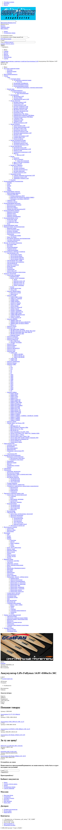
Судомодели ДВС (12, 221)
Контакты (6, 3)
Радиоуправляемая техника (21, 84)
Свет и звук (13, 289)
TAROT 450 (13, 352)
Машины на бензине (12, 212)
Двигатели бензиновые (16, 515)
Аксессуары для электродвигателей (17, 494)
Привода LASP (18, 150)
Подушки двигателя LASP (21, 111)
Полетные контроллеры (13, 232)
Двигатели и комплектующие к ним (14, 493)
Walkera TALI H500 (15, 412)
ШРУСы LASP (18, 163)
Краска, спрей (11, 549)
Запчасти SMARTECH (13, 348)
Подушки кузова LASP (20, 128)
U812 (11, 382)
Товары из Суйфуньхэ (16, 165)
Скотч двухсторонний (23, 160)
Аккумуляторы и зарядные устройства (15, 61)
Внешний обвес (14, 276)
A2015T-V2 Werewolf (16, 307)
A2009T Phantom (15, 301)
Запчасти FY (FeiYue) (13, 338)
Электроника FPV (12, 453)
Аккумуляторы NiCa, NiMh (14, 260)
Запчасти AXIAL (12, 326)
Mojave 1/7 (13, 325)
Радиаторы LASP (18, 112)
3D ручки (9, 70)
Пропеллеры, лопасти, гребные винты (17, 577)
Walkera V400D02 (15, 418)
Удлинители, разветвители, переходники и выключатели (22, 486)
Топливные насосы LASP (21, 143)
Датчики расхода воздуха (20, 169)
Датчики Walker (18, 97)
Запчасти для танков (16, 342)
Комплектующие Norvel (20, 524)
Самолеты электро (12, 201)
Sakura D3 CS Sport (15, 292)
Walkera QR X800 (15, 407)
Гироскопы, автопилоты (13, 471)
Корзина (3, 25)
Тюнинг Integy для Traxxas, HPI (15, 423)
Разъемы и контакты (12, 475)
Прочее (12, 156)
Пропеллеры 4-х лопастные (18, 584)
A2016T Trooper (14, 308)
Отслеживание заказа (6, 37)
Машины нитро (11, 213)
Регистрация (7, 38)
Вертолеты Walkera (12, 207)
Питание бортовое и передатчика (16, 272)
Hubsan (9, 185)
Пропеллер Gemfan (15, 235)
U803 (11, 376)
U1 (11, 366)
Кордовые (10, 245)
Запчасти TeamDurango (13, 361)
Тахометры (13, 612)
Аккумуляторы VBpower (17, 259)
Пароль (3, 42)
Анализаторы (11, 269)
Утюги (12, 613)
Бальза (9, 536)
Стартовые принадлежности (18, 610)
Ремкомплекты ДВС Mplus (21, 114)
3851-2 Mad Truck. (15, 341)
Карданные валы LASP (20, 147)
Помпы (12, 606)
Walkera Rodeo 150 (15, 410)
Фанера (9, 557)
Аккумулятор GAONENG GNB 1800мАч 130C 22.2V (15, 729)
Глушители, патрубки (13, 560)
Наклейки (10, 571)
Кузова (12, 286)
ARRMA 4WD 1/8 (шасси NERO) (19, 323)
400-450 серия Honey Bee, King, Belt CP (21, 332)
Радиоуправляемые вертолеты (12, 203)
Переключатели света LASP (21, 99)
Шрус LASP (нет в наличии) (21, 162)
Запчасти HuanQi (12, 345)
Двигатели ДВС (11, 512)
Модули (9, 464)
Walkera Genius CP (15, 399)
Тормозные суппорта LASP (21, 178)
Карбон (9, 538)
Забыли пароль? (9, 42)
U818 (11, 388)
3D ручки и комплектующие (12, 68)
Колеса (9, 566)
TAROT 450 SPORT (19, 357)
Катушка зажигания (19, 171)
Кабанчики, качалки (12, 563)
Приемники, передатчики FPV (15, 451)
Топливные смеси (12, 631)
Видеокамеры (11, 446)
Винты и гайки (11, 530)
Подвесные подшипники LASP (22, 149)
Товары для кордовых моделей (12, 615)
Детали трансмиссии (16, 146)
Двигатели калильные (16, 516)
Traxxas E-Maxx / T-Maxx (17, 434)
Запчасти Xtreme (11, 421)
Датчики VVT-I (18, 166)
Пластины (13, 540)
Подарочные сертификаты (21, 83)
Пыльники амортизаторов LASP (22, 133)
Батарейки (10, 267)
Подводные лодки (12, 219)
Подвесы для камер (12, 231)
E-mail (2, 40)
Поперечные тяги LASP (20, 130)
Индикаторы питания (13, 473)
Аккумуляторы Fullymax (17, 257)
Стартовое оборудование (14, 603)
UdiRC (9, 188)
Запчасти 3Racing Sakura (14, 291)
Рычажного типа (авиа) (16, 459)
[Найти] (16, 21)
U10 (11, 367)
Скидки (6, 58)
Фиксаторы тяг (11, 601)
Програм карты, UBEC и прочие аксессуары (19, 474)
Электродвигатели (12, 241)
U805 (11, 377)
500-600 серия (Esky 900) (17, 333)
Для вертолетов (18, 519)
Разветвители (14, 490)
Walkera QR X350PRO (16, 405)
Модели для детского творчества (13, 243)
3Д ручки (19, 81)
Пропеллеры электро (16, 590)
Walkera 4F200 (14, 393)
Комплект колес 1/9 (19, 284)
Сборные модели (11, 248)
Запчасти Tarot (11, 351)
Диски (15, 279)
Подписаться (4, 772)
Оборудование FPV (9, 443)
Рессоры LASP (18, 134)
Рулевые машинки (12, 483)
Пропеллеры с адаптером (17, 588)
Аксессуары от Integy (16, 442)
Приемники (10, 461)
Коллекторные (11, 511)
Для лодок (10, 562)
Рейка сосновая (11, 555)
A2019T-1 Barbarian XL (16, 311)
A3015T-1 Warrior (15, 316)
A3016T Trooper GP (15, 317)
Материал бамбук (12, 550)
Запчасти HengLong (12, 339)
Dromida (9, 182)
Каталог (6, 52)
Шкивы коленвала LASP (20, 122)
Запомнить (5, 47)
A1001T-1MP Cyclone (16, 297)
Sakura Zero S (14, 294)
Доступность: (4, 666)
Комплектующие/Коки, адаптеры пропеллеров (29, 87)
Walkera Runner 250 (15, 411)
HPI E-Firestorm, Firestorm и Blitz (19, 427)
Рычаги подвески (18, 138)
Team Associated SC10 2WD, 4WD (19, 431)
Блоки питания (11, 266)
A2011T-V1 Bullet (15, 304)
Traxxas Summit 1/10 (15, 440)
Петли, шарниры (11, 575)
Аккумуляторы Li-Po (32, 61)
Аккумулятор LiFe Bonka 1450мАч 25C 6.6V (13, 735)
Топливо (9, 626)
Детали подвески (15, 124)
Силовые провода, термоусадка (15, 484)
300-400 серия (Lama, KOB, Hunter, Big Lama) (22, 330)
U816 (11, 385)
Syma (8, 184)
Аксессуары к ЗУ (12, 270)
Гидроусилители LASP (20, 105)
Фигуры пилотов (12, 600)
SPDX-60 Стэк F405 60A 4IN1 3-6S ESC (12, 745)
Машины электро (12, 215)
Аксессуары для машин (13, 275)
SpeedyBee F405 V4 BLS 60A (9, 751)
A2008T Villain (14, 300)
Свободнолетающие (12, 250)
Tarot (8, 187)
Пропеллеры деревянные (17, 587)
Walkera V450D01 (15, 420)
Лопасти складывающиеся (17, 581)
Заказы (6, 31)
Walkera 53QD (14, 396)
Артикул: (3, 664)
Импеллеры (13, 509)
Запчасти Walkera (12, 392)
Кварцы (9, 467)
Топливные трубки (12, 597)
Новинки (6, 55)
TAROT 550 (13, 360)
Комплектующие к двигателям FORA (17, 619)
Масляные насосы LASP (20, 109)
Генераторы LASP (19, 103)
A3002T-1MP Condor (16, 313)
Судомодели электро (12, 222)
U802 (11, 374)
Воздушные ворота (12, 448)
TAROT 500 (13, 358)
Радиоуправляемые (12, 247)
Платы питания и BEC (13, 229)
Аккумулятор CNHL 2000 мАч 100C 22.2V (12, 721)
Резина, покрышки (19, 285)
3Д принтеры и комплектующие (22, 80)
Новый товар (10, 89)
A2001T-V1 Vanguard (16, 298)
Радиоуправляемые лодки (11, 218)
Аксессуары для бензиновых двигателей (21, 514)
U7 (11, 373)
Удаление (13, 180)
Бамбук (9, 537)
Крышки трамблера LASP (21, 108)
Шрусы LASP (20, 155)
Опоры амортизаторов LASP (21, 127)
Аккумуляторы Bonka (16, 256)
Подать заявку (8, 811)
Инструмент (10, 531)
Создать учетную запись (7, 43)
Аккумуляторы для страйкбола (15, 262)
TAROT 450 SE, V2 (19, 355)
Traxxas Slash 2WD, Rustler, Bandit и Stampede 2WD (24, 437)
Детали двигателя (15, 100)
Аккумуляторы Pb (12, 263)
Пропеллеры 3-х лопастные (18, 582)
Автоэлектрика (14, 95)
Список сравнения (9, 788)
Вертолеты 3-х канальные (14, 204)
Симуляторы (7, 468)
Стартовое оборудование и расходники (18, 625)
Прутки (12, 541)
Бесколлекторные (12, 503)
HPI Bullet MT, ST (15, 426)
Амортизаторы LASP (19, 125)
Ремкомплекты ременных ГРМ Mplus (24, 115)
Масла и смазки (11, 629)
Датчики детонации (19, 168)
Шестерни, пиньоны (16, 502)
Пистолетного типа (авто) (17, 458)
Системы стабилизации (13, 240)
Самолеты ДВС (11, 200)
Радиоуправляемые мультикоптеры (13, 181)
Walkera (9, 190)
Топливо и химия (8, 628)
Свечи (12, 607)
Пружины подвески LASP (21, 131)
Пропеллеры (10, 234)
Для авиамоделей (15, 478)
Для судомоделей (15, 481)
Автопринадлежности (16, 90)
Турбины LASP (18, 121)
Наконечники (11, 572)
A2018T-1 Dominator (15, 310)
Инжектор (16, 158)
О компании (7, 796)
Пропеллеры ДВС (15, 585)
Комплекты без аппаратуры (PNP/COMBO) (22, 197)
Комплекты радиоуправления (15, 456)
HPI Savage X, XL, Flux (16, 429)
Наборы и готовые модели (14, 622)
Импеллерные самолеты (13, 193)
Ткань (12, 544)
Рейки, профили (14, 543)
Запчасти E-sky (11, 327)
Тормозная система (15, 174)
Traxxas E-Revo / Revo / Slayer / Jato (20, 436)
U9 (11, 390)
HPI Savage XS (14, 430)
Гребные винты (14, 578)
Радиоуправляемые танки (11, 225)
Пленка (9, 553)
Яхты (8, 223)
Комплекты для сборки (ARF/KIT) (19, 199)
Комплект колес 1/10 (19, 281)
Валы (11, 497)
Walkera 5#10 (13, 395)
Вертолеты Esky (11, 206)
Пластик (9, 73)
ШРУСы (16, 153)
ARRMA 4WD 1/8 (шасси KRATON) (20, 322)
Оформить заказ (5, 27)
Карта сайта (7, 802)
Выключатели (14, 487)
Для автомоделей (15, 480)
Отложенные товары (9, 33)
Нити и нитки (11, 552)
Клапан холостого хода (20, 172)
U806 (11, 379)
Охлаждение (13, 500)
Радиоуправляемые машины (11, 210)
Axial (11, 424)
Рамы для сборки (11, 237)
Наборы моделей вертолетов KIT (16, 209)
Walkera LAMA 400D (16, 402)
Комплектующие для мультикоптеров (14, 226)
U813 (11, 383)
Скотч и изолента (18, 159)
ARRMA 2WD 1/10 (15, 320)
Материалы (7, 533)
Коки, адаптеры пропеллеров (15, 565)
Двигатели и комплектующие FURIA (17, 618)
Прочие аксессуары (15, 288)
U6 (11, 371)
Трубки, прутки (11, 556)
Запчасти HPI (11, 344)
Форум (6, 5)
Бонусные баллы (8, 795)
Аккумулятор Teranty (16, 254)
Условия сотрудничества (10, 809)
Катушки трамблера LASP (21, 106)
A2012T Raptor (14, 306)
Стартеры (13, 609)
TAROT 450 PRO (18, 354)
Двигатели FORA (12, 616)
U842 (11, 389)
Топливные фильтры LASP (21, 144)
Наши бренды (8, 812)
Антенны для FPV (12, 445)
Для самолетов (18, 521)
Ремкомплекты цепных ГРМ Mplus (23, 117)
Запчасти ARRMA (12, 319)
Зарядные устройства (13, 264)
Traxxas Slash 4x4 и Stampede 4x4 (19, 439)
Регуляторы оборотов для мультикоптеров (18, 238)
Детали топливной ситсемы (18, 140)
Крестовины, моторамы (16, 499)
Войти (2, 38)
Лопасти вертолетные (16, 579)
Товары (6, 76)
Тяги (8, 599)
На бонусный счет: (7, 678)
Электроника (7, 470)
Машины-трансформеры (14, 216)
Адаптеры (13, 496)
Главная (6, 51)
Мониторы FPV (11, 449)
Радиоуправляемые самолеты (12, 191)
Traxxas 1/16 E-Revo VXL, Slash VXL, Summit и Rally (24, 433)
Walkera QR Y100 (15, 408)
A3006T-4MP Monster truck (17, 314)
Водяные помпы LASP (20, 102)
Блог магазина (8, 801)
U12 (11, 369)
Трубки (12, 546)
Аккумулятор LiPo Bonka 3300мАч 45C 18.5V (13, 756)
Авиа (8, 77)
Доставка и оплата (9, 2)
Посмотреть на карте (9, 825)
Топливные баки (11, 596)
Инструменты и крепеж (10, 527)
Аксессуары (10, 528)
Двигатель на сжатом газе (17, 525)
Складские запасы (15, 78)
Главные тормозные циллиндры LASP (24, 175)
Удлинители (13, 492)
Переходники (14, 489)
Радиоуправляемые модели (21, 86)
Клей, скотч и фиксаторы (14, 547)
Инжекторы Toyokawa (20, 141)
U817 (11, 386)
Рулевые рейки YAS (19, 137)
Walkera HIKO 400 (15, 401)
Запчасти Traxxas (11, 363)
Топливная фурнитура (13, 594)
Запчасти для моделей (10, 273)
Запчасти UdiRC (11, 364)
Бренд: (2, 662)
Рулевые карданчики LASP (21, 136)
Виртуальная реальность (10, 74)
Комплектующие (11, 71)
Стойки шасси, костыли (13, 593)
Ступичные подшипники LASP (22, 152)
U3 (11, 370)
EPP (8, 534)
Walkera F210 (14, 398)
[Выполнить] (28, 37)
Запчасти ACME (11, 295)
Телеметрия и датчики (13, 465)
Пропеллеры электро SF (17, 591)
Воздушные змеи (11, 244)
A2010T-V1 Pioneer (15, 303)
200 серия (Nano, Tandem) (17, 329)
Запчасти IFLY (11, 347)
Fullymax (3, 663)
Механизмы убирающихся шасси (16, 568)
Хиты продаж (7, 57)
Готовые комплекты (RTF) (17, 196)
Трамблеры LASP (18, 119)
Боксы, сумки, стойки (16, 604)
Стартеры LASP (18, 118)
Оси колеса (10, 574)
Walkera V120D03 (15, 414)
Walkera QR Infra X (15, 404)
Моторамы (10, 569)
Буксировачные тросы (20, 92)
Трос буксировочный (22, 93)
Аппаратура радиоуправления (12, 455)
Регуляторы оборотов (13, 477)
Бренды (6, 54)
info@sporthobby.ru (9, 823)
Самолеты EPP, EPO (12, 194)
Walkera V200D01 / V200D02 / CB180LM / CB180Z (24, 415)
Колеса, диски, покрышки (17, 278)
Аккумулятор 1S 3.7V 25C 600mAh (10, 714)
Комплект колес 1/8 (19, 282)
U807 (11, 380)
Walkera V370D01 (15, 417)
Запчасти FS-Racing (12, 336)
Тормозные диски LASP (20, 177)
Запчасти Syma (11, 349)
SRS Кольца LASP (19, 96)
